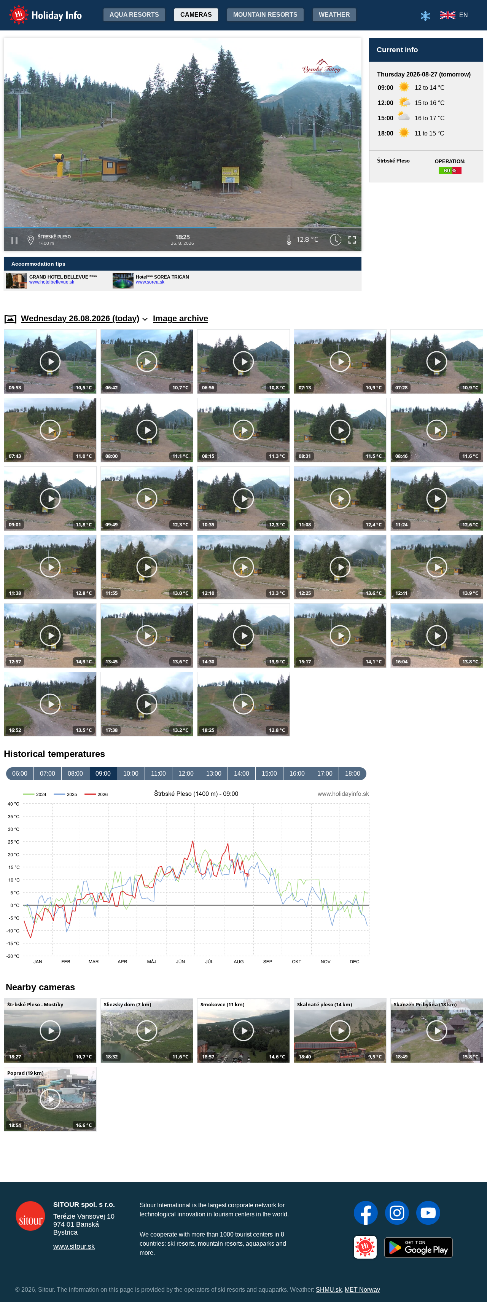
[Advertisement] (426, 240)
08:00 (75, 773)
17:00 (325, 773)
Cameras (196, 14)
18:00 (352, 773)
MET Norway (362, 1289)
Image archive (180, 318)
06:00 (19, 773)
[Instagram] (397, 1214)
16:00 (297, 773)
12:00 (186, 773)
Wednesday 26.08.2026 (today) (80, 318)
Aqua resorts (134, 14)
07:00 (47, 773)
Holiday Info (38, 10)
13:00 (213, 773)
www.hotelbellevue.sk (51, 282)
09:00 (103, 773)
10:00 (130, 773)
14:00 (241, 773)
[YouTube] (428, 1214)
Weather (334, 14)
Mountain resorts (265, 14)
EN (463, 15)
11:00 (158, 773)
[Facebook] (366, 1214)
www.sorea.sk (150, 282)
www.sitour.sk (74, 1246)
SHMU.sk (329, 1289)
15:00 (269, 773)
